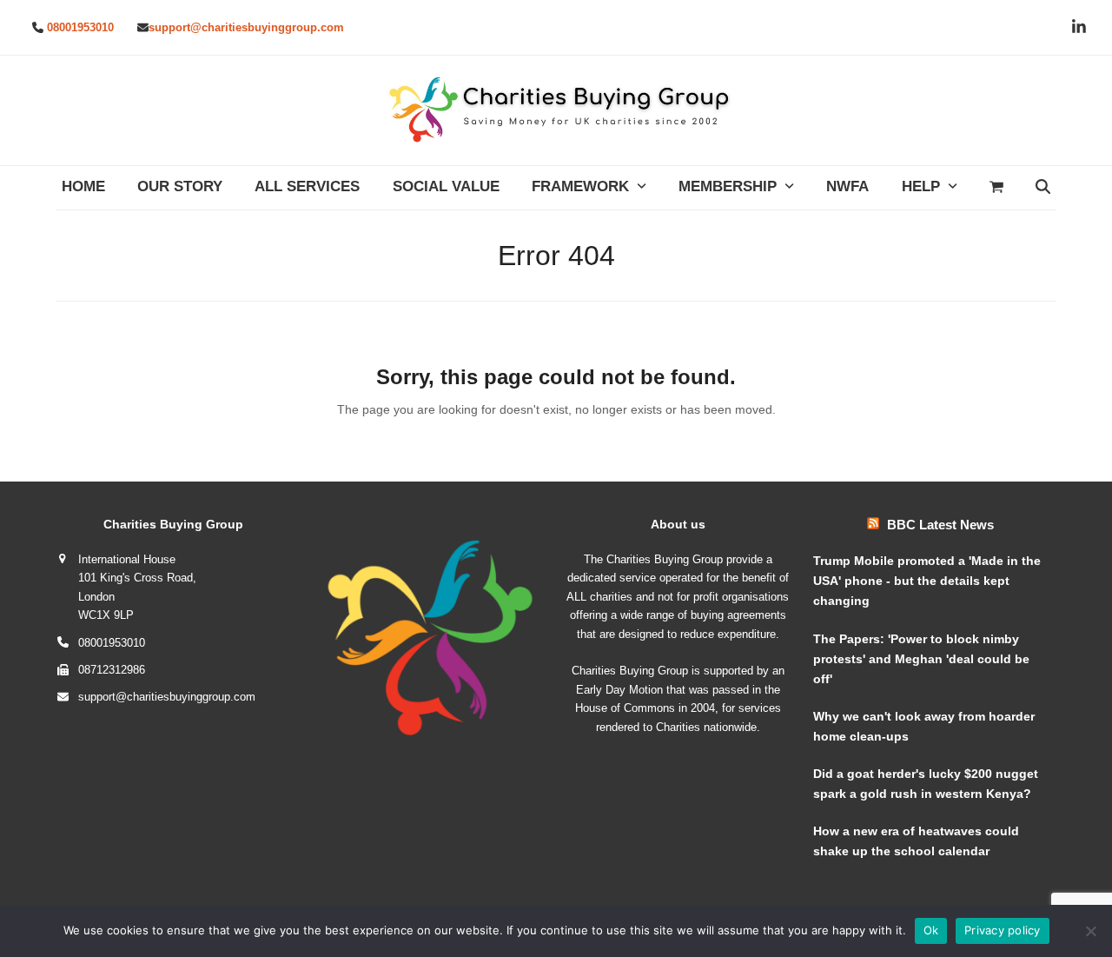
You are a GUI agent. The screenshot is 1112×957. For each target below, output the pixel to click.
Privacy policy (1002, 930)
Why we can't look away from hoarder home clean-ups (924, 726)
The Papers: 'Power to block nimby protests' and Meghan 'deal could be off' (921, 659)
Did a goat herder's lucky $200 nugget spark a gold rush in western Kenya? (925, 784)
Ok (931, 930)
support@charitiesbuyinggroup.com (246, 27)
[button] (996, 187)
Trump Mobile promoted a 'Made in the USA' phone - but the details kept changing (927, 581)
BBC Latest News (940, 524)
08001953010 (80, 27)
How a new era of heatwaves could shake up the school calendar (916, 841)
